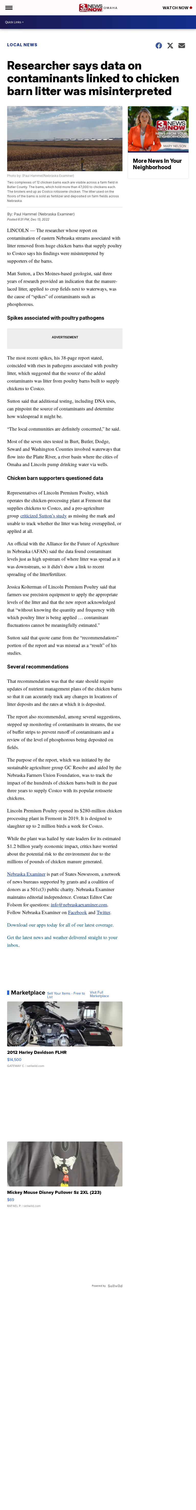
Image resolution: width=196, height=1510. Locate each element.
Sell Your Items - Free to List (66, 995)
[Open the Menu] (8, 7)
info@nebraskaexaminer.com (79, 904)
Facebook (77, 912)
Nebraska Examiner (26, 874)
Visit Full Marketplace (99, 994)
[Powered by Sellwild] (115, 1286)
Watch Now (176, 7)
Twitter (103, 912)
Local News (22, 44)
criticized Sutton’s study (43, 515)
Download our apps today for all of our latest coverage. (60, 924)
